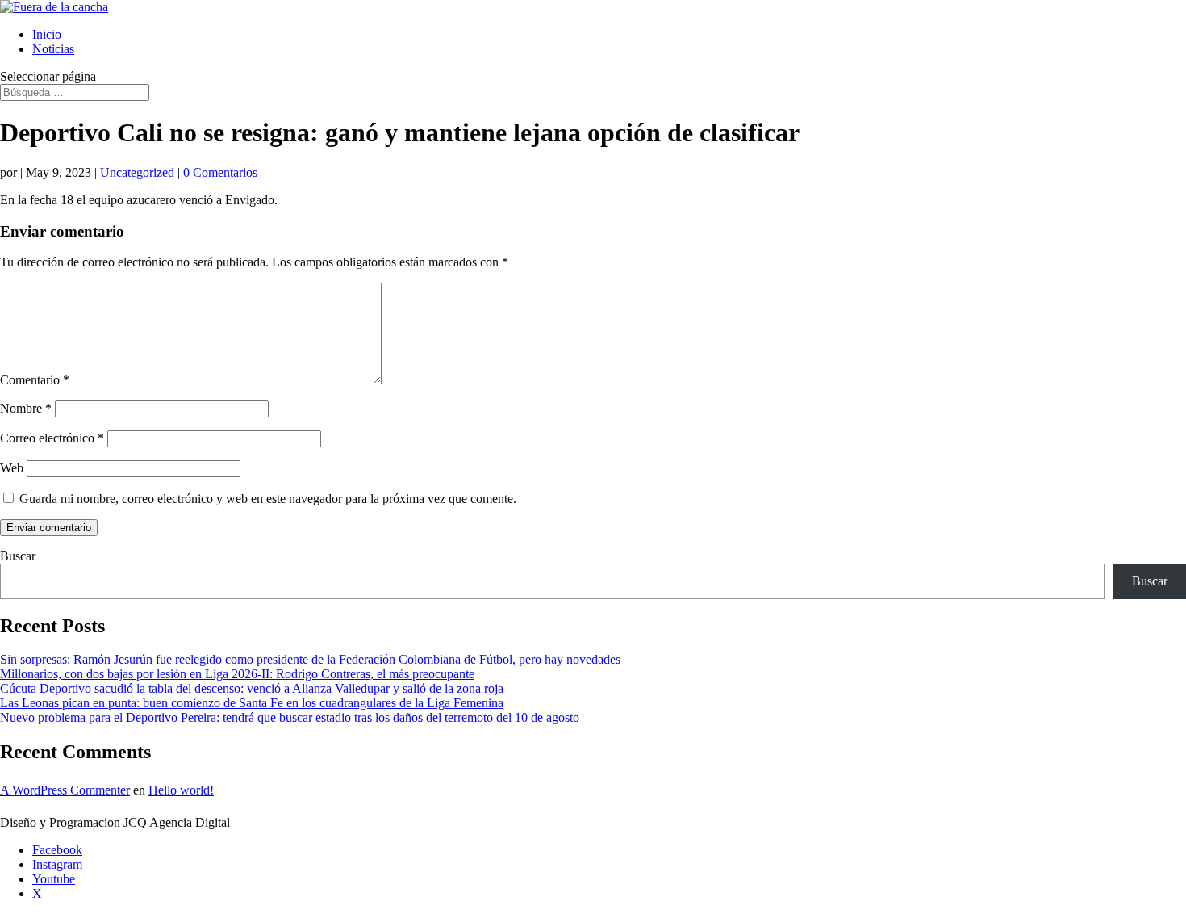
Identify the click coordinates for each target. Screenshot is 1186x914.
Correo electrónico (52, 438)
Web (11, 468)
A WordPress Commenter (65, 790)
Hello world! (181, 790)
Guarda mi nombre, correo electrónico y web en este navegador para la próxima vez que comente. (267, 498)
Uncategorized (137, 172)
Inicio (46, 34)
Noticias (53, 49)
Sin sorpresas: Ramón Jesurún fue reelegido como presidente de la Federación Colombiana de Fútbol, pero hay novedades (310, 659)
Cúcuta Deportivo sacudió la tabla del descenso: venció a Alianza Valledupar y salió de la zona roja (251, 688)
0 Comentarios (220, 172)
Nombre (26, 408)
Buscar (17, 556)
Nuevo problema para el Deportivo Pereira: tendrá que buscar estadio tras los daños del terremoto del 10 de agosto (289, 717)
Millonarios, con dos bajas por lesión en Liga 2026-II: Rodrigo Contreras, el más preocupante (237, 674)
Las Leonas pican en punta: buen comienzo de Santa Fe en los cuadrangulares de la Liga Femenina (251, 703)
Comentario (34, 380)
